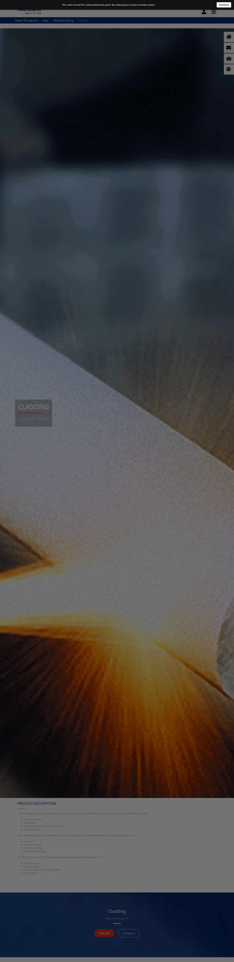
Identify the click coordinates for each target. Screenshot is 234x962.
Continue (224, 5)
